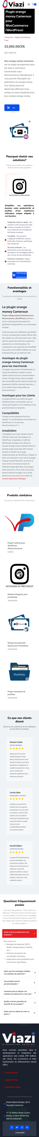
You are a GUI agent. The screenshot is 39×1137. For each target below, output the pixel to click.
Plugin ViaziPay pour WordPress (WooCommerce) (16, 546)
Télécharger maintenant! (21, 275)
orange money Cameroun (18, 315)
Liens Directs (11, 1072)
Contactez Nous (13, 1087)
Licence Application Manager (14, 479)
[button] (30, 122)
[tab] (19, 933)
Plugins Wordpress (22, 37)
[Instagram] (22, 1127)
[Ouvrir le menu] (29, 4)
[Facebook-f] (12, 1127)
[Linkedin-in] (27, 1127)
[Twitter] (17, 1127)
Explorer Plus (11, 1080)
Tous (6, 40)
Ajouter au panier (14, 107)
